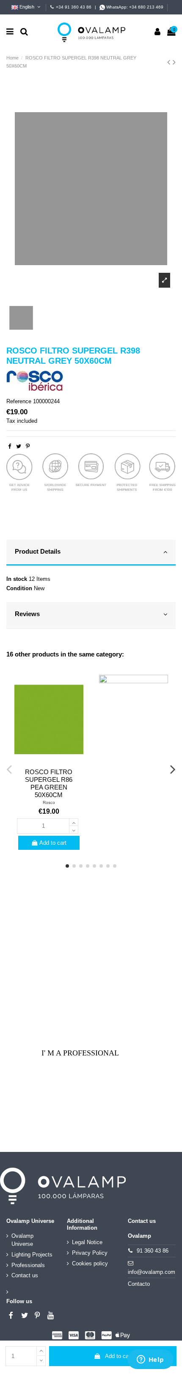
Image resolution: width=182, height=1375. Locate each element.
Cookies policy (90, 1263)
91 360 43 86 (152, 1251)
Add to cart (118, 1356)
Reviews (27, 614)
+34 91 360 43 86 (73, 7)
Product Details (38, 551)
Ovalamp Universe (22, 1240)
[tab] (91, 553)
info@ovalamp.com (151, 1272)
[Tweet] (18, 446)
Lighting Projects (31, 1254)
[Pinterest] (28, 446)
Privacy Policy (90, 1253)
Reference (18, 401)
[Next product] (174, 62)
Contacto (139, 1284)
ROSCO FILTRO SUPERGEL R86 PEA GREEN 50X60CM (48, 783)
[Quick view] (48, 761)
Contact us (24, 1275)
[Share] (9, 446)
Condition (19, 588)
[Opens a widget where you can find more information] (150, 1360)
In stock (16, 579)
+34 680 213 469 (146, 7)
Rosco (49, 802)
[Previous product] (170, 62)
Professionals (28, 1265)
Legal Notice (87, 1242)
